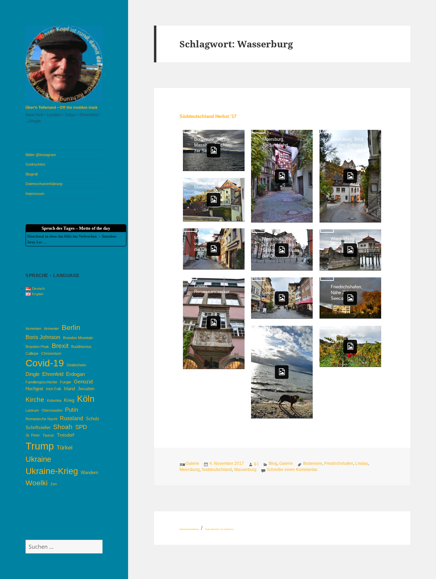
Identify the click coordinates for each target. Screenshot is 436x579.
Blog (273, 463)
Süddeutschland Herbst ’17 (208, 116)
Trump (40, 446)
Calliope (32, 353)
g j (256, 463)
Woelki (37, 483)
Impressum (35, 194)
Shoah (63, 426)
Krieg (69, 400)
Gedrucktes (35, 164)
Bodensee (312, 463)
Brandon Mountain (78, 338)
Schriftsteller (38, 427)
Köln (85, 398)
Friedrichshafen (338, 463)
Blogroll (31, 174)
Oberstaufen (52, 410)
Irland (69, 388)
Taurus (48, 435)
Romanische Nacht (41, 419)
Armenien (33, 328)
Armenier (51, 328)
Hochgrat (34, 388)
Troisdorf (65, 435)
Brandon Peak (37, 347)
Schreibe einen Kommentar (292, 469)
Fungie (65, 382)
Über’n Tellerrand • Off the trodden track (61, 107)
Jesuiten (86, 388)
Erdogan (75, 374)
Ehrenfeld (52, 374)
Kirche (35, 399)
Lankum (32, 410)
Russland (71, 418)
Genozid (83, 381)
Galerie (192, 463)
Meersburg (190, 469)
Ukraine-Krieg (52, 471)
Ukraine (38, 459)
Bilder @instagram (41, 155)
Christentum (51, 353)
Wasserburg (245, 469)
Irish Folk (53, 389)
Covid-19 (45, 363)
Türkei (65, 447)
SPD (81, 427)
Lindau (361, 463)
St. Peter (33, 435)
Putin (71, 409)
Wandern (89, 472)
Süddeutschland (217, 469)
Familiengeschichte (41, 382)
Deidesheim (76, 365)
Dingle (33, 374)
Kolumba (54, 400)
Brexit (60, 345)
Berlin (71, 327)
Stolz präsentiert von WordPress (219, 529)
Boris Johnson (43, 337)
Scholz (92, 418)
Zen (53, 484)
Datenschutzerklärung (44, 184)
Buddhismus (81, 347)
